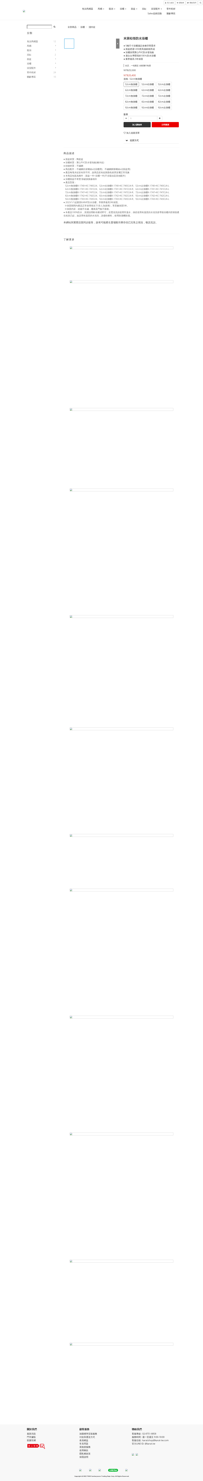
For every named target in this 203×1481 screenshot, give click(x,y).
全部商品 (72, 27)
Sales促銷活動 (155, 13)
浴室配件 (155, 8)
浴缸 (144, 8)
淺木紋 (92, 27)
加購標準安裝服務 (88, 1433)
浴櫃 (122, 8)
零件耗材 (171, 8)
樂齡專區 (171, 13)
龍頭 (111, 8)
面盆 (133, 8)
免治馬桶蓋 (87, 8)
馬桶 (100, 8)
